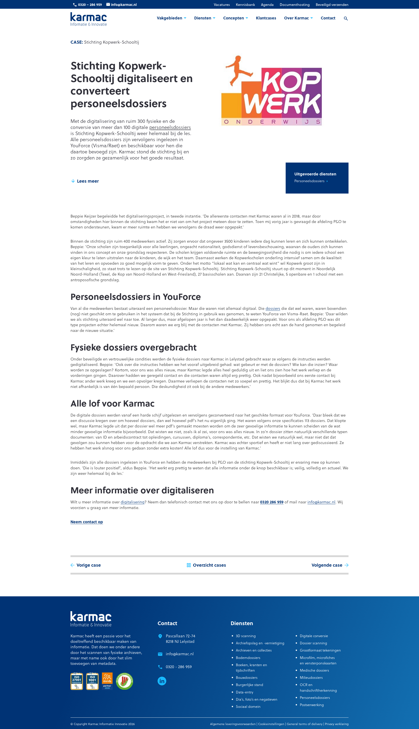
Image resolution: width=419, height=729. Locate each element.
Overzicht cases (209, 565)
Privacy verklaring (337, 724)
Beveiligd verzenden (332, 4)
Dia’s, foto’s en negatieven (256, 699)
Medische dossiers (314, 670)
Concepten (233, 18)
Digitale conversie (314, 635)
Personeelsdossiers (309, 180)
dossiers (273, 308)
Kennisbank (245, 4)
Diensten (202, 18)
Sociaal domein (248, 706)
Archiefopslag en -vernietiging (260, 642)
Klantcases (266, 18)
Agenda (267, 4)
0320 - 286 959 (179, 666)
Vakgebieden (169, 18)
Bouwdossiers (247, 677)
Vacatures (222, 4)
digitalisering (132, 502)
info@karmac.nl (124, 4)
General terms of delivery (304, 724)
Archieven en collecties (254, 650)
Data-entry (244, 692)
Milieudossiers (311, 677)
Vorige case (89, 565)
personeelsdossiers (170, 127)
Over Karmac (296, 18)
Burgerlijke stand (249, 684)
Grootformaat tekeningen (320, 650)
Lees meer (88, 181)
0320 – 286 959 (90, 4)
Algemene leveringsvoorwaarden (233, 724)
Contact (328, 18)
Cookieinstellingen (271, 724)
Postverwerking (312, 704)
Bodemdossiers (248, 657)
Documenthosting (295, 4)
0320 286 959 (271, 502)
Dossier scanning (313, 642)
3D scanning (246, 635)
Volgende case (327, 565)
